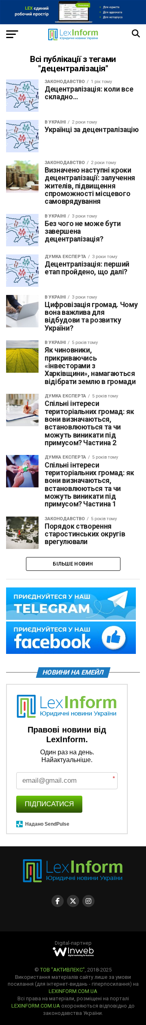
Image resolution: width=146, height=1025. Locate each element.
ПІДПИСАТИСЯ (49, 804)
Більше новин (73, 564)
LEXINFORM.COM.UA (73, 991)
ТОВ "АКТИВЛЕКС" (62, 970)
